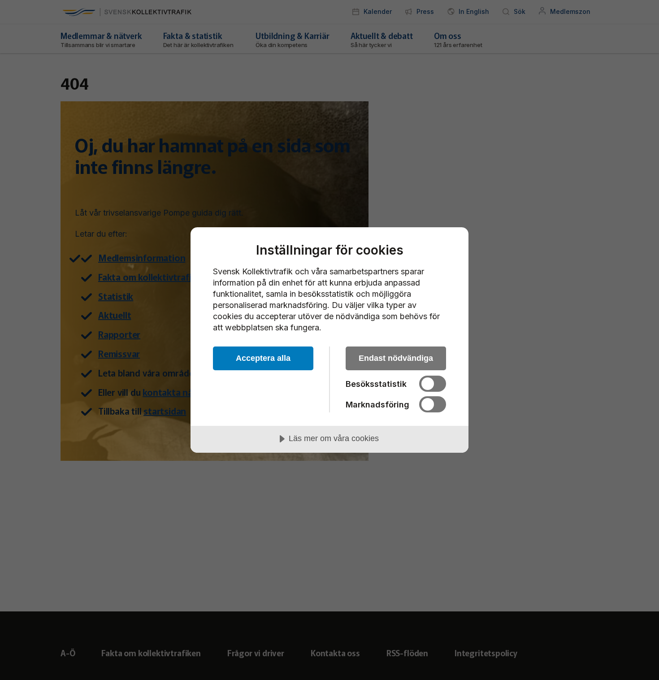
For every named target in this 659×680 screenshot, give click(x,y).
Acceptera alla (263, 358)
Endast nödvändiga (396, 358)
